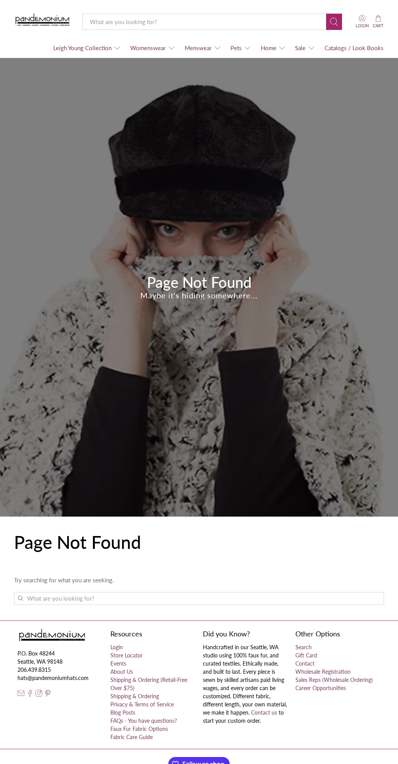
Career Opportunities (320, 688)
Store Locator (126, 655)
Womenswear (148, 47)
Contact (304, 663)
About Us (121, 671)
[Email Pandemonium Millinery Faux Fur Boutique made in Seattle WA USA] (20, 694)
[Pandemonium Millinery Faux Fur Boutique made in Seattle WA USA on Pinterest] (47, 694)
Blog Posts (122, 712)
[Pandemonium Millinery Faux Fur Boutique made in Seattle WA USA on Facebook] (29, 694)
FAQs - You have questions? (143, 720)
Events (118, 663)
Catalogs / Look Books (354, 47)
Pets (236, 47)
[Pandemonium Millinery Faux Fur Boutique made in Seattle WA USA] (42, 22)
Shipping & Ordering (134, 696)
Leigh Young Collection (82, 47)
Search (303, 647)
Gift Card (306, 655)
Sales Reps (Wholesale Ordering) (334, 679)
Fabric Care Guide (131, 737)
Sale (300, 47)
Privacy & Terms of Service (142, 704)
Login (116, 647)
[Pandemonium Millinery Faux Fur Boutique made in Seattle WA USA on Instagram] (38, 694)
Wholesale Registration (323, 671)
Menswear (198, 47)
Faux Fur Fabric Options (139, 728)
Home (268, 47)
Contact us (264, 712)
